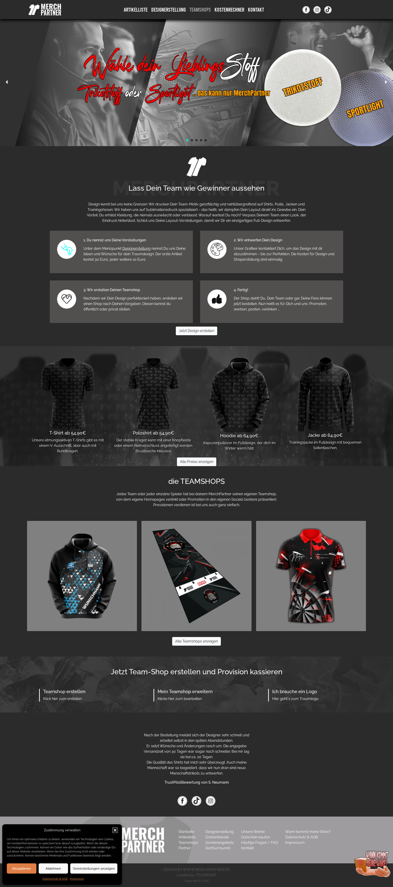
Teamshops (200, 9)
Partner (185, 848)
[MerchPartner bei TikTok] (197, 801)
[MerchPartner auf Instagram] (317, 9)
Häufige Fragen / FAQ (259, 842)
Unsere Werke (253, 832)
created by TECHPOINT (197, 875)
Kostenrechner (229, 9)
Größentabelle (217, 837)
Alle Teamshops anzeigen (196, 641)
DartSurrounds (217, 848)
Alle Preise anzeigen (196, 462)
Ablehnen (53, 869)
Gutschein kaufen (255, 837)
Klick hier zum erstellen (62, 699)
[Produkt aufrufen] (82, 575)
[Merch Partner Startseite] (129, 840)
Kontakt (256, 9)
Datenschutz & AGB (55, 878)
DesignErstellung (168, 9)
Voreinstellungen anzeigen (94, 869)
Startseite (186, 832)
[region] (196, 82)
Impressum (77, 878)
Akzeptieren (21, 869)
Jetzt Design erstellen (196, 331)
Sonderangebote (219, 842)
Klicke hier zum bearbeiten (180, 699)
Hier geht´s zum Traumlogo (295, 699)
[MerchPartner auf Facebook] (306, 9)
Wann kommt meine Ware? (308, 832)
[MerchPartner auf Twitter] (327, 9)
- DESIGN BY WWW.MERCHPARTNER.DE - (196, 869)
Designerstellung (136, 248)
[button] (115, 830)
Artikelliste (136, 9)
